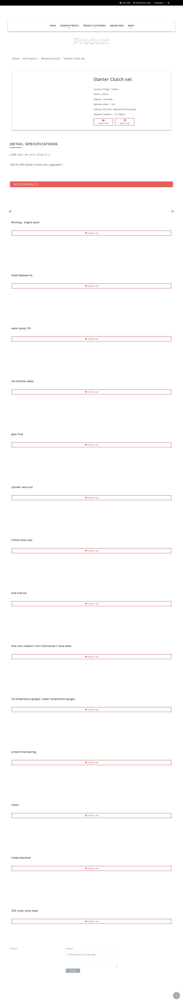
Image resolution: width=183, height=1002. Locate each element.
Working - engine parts (25, 222)
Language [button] (158, 2)
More (131, 25)
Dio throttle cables (22, 381)
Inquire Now (117, 25)
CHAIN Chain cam (21, 540)
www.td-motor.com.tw (25, 992)
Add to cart (125, 123)
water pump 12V (21, 328)
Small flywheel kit (21, 275)
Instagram (95, 983)
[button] (176, 995)
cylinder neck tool (22, 487)
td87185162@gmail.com (27, 986)
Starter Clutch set (74, 58)
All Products (30, 58)
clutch (15, 804)
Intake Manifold (21, 857)
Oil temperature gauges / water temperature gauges (43, 698)
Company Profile (69, 25)
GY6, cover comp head (24, 910)
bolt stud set (19, 593)
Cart (126, 2)
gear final (17, 434)
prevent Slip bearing (23, 751)
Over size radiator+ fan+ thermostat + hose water (41, 646)
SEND (73, 970)
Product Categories (94, 25)
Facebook (76, 983)
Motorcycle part (50, 58)
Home (53, 25)
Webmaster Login (143, 2)
